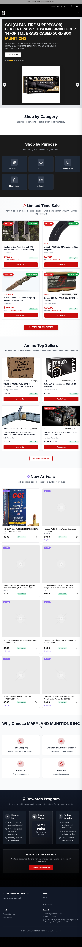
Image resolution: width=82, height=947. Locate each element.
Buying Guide (47, 905)
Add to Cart (20, 265)
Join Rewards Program (41, 868)
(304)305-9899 (50, 917)
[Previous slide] (4, 86)
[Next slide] (77, 86)
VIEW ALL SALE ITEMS (42, 328)
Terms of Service (9, 915)
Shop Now (13, 56)
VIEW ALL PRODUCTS (41, 459)
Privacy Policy (7, 918)
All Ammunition (48, 902)
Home (45, 898)
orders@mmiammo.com (53, 914)
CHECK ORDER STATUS (58, 6)
